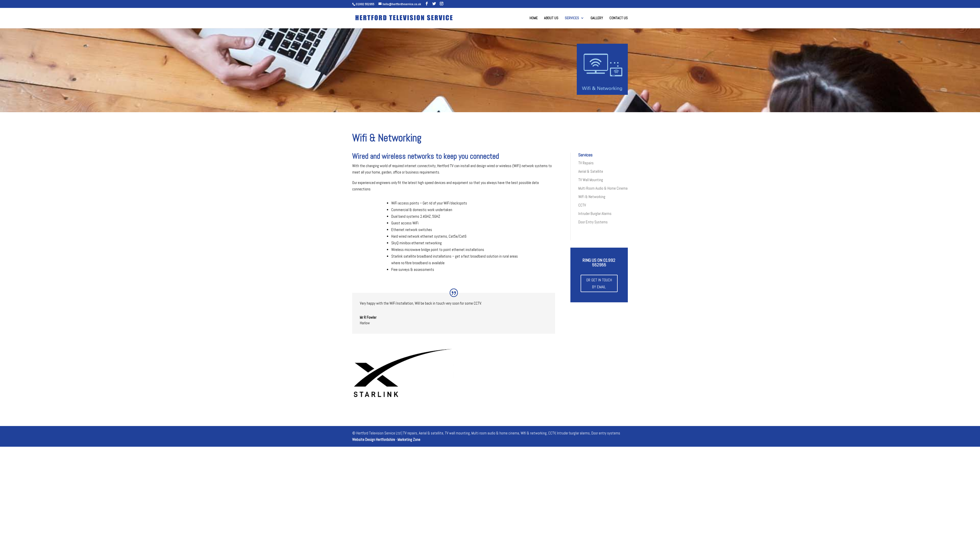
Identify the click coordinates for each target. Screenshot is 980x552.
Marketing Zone (409, 439)
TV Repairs (586, 162)
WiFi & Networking (591, 196)
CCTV (582, 205)
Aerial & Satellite (590, 171)
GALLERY (597, 18)
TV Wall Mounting (590, 179)
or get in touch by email (599, 283)
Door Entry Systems (593, 222)
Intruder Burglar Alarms (594, 213)
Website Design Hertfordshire (373, 439)
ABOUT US (551, 18)
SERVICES (572, 18)
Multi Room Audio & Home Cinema (603, 188)
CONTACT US (618, 18)
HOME (534, 18)
